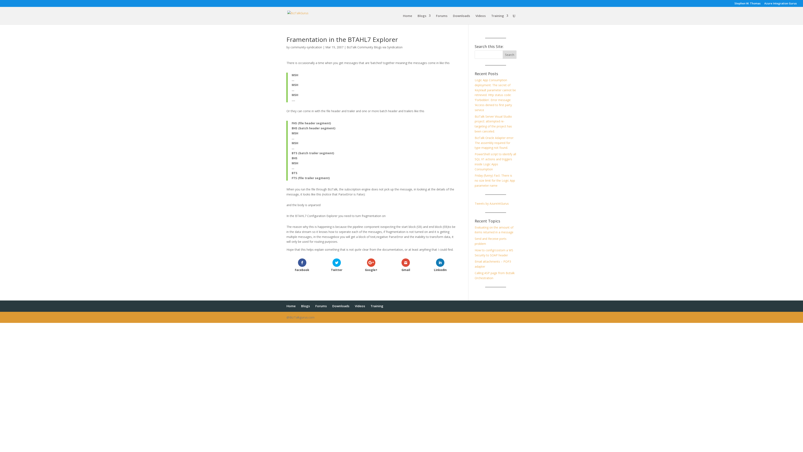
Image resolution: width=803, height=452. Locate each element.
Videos (481, 16)
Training (497, 16)
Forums (442, 16)
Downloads (461, 16)
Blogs (422, 16)
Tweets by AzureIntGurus (492, 203)
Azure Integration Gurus (780, 3)
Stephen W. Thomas (747, 3)
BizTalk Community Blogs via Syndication (375, 47)
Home (407, 16)
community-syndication (306, 47)
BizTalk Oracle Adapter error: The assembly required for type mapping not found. (494, 143)
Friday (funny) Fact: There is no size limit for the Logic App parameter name (495, 180)
